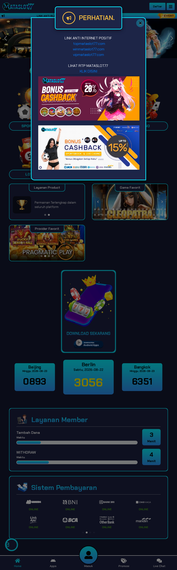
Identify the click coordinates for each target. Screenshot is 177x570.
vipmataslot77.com (88, 54)
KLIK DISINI (88, 71)
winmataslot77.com (88, 49)
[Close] (140, 23)
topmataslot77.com (88, 43)
